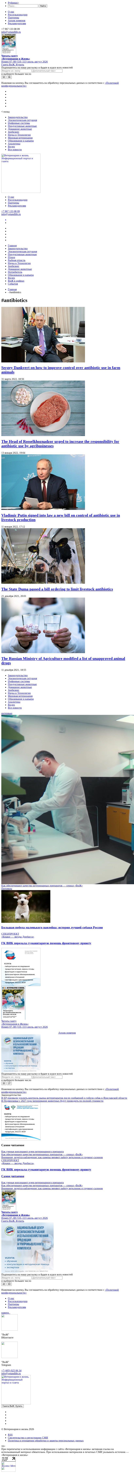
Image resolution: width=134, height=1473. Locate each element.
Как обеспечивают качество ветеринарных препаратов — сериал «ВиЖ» (42, 885)
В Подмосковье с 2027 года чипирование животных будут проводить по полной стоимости (52, 1100)
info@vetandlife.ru (11, 32)
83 (9, 1284)
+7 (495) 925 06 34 (11, 1370)
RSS (10, 1434)
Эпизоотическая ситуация (22, 120)
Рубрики (13, 2)
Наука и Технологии (19, 134)
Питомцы (6, 888)
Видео (11, 146)
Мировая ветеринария (20, 137)
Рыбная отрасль (16, 260)
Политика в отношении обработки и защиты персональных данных (46, 1440)
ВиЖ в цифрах (16, 280)
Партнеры (13, 17)
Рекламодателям (17, 23)
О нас (11, 11)
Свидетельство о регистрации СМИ (28, 1437)
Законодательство (18, 117)
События (13, 283)
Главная (12, 289)
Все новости (15, 149)
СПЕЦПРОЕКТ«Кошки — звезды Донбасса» (17, 935)
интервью (6, 713)
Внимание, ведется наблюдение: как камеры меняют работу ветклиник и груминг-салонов (52, 1157)
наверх (5, 1312)
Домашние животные (20, 129)
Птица (11, 257)
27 (9, 1083)
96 (9, 77)
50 (4, 77)
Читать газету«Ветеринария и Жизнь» (15, 57)
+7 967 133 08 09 (10, 211)
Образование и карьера (21, 140)
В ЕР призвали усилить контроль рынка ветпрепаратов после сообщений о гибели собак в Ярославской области (64, 1098)
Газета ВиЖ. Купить (12, 64)
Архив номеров (16, 20)
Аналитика (14, 143)
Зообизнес (13, 131)
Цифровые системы (19, 123)
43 (4, 1284)
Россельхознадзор (17, 14)
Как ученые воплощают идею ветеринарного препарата (32, 1151)
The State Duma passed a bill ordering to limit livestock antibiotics (57, 589)
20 (4, 1083)
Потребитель (15, 272)
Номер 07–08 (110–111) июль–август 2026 (24, 61)
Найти (43, 6)
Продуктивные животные (22, 126)
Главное (12, 245)
